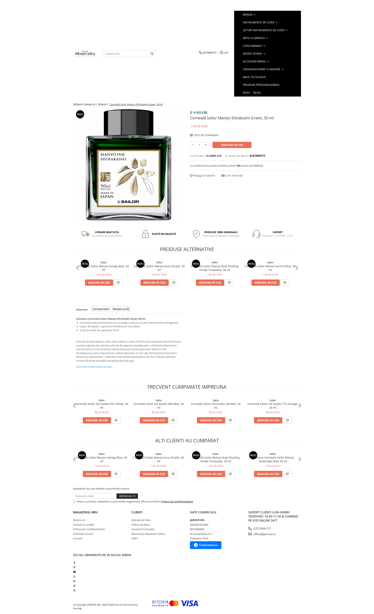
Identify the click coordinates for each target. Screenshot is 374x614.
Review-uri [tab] (121, 309)
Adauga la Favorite (204, 175)
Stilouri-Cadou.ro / (85, 104)
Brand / (103, 104)
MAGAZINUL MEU (85, 512)
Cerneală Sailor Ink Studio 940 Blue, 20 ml (158, 405)
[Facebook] (74, 562)
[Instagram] (74, 590)
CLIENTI (136, 512)
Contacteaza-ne (208, 545)
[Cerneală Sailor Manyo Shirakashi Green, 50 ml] (128, 164)
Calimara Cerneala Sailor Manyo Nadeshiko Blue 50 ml (273, 459)
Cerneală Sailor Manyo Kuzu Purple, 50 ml (159, 268)
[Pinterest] (74, 567)
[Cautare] (152, 54)
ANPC (134, 538)
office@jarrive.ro (264, 534)
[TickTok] (74, 585)
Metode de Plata (141, 520)
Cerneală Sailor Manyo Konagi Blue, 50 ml (104, 268)
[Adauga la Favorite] (118, 282)
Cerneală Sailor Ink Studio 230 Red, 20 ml (216, 405)
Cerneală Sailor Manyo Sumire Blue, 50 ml (270, 268)
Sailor (104, 262)
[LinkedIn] (74, 581)
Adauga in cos (232, 145)
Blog (257, 92)
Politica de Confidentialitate (177, 501)
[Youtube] (74, 572)
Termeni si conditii (83, 524)
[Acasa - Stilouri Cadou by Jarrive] (85, 54)
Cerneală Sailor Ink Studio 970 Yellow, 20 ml (101, 405)
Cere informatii (233, 175)
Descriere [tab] (81, 309)
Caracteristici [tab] (101, 309)
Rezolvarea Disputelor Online (148, 534)
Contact (77, 538)
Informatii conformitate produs (94, 366)
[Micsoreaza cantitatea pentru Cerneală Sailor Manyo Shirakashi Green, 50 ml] (193, 145)
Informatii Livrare (83, 534)
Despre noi (79, 520)
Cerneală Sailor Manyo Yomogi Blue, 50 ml (101, 459)
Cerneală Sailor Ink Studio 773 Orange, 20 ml (273, 405)
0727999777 (262, 529)
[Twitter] (74, 576)
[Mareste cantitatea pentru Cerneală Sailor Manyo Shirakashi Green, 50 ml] (206, 145)
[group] (128, 164)
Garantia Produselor (143, 529)
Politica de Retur (140, 524)
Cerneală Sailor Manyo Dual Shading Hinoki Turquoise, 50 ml (215, 268)
